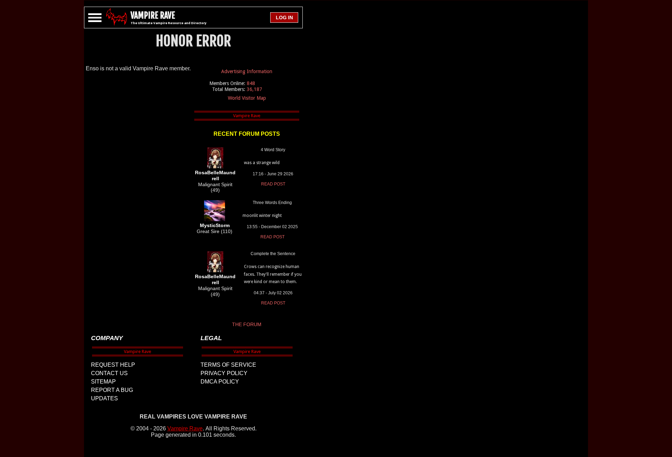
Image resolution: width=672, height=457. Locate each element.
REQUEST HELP (113, 365)
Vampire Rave (185, 428)
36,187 (254, 89)
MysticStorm (215, 225)
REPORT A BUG (112, 390)
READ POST (273, 184)
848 (251, 83)
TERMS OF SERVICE (228, 365)
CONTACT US (109, 373)
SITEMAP (103, 382)
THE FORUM (246, 324)
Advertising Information (246, 71)
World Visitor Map (247, 98)
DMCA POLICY (220, 382)
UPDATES (104, 398)
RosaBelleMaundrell (215, 175)
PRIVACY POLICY (224, 373)
